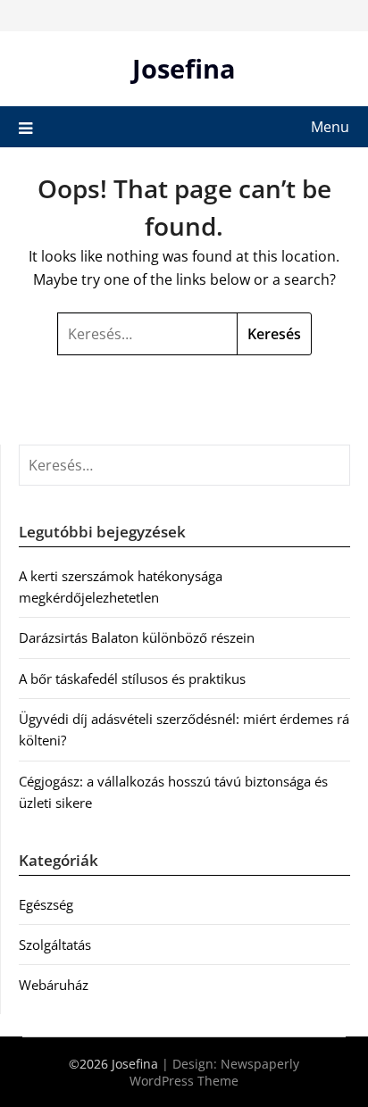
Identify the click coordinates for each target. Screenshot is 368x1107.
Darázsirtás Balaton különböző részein (137, 637)
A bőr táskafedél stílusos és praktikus (132, 678)
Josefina (184, 68)
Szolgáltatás (55, 944)
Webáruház (53, 985)
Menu (330, 127)
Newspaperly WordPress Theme (214, 1072)
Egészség (46, 904)
